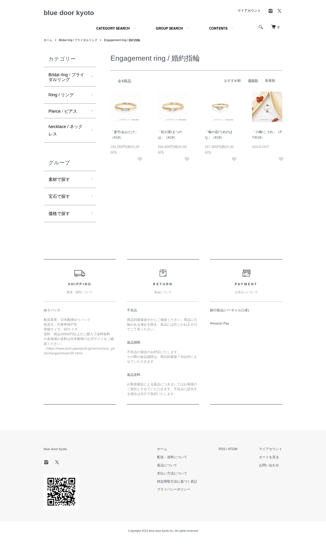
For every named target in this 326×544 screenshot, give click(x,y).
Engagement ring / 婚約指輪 (122, 40)
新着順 (270, 80)
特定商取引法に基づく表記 (177, 481)
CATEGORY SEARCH (113, 28)
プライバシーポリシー (173, 489)
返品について (167, 465)
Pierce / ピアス (62, 111)
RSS (222, 449)
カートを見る (269, 457)
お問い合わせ (269, 465)
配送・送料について (172, 457)
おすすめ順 (232, 80)
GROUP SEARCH (169, 28)
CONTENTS (218, 28)
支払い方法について (172, 473)
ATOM (232, 449)
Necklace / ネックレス (65, 130)
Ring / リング (61, 94)
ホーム (48, 40)
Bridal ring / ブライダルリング (78, 40)
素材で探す (59, 179)
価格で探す (59, 213)
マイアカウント (249, 10)
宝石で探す (59, 196)
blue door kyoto (69, 12)
